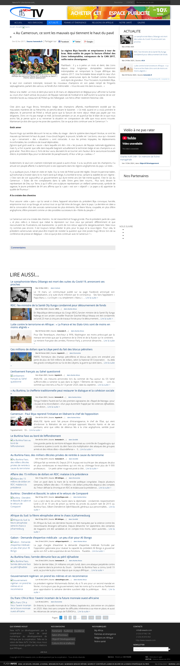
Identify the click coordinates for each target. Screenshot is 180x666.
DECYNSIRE (127, 657)
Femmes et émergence (75, 22)
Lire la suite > (92, 297)
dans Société (73, 439)
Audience (68, 630)
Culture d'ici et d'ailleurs (63, 643)
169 (84, 617)
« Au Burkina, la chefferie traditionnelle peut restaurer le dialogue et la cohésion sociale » (62, 392)
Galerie (141, 22)
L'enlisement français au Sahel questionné (35, 371)
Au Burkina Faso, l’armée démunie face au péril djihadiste (45, 556)
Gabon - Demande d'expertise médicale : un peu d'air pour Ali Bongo (51, 537)
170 (91, 617)
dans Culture (55, 288)
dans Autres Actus (70, 309)
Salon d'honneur (60, 635)
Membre (111, 657)
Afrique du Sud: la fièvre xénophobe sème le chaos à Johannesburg (50, 515)
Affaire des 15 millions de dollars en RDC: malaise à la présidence (49, 474)
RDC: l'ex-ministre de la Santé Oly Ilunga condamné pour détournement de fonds (58, 305)
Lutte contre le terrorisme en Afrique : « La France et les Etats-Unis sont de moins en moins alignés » (60, 326)
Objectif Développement (63, 639)
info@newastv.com (144, 630)
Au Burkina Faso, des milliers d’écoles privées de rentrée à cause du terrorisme (57, 455)
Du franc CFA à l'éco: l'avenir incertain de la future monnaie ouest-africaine (55, 598)
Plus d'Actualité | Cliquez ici (158, 79)
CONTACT (130, 2)
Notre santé (125, 22)
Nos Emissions (35, 22)
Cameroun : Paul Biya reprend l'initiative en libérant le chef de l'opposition (54, 413)
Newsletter (118, 2)
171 (98, 617)
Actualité (53, 22)
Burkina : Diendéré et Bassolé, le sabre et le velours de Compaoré (49, 493)
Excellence (79, 630)
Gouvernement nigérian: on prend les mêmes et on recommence (49, 576)
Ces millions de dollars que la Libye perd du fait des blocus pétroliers (52, 349)
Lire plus (43, 652)
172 (105, 617)
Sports (27, 27)
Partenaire (57, 630)
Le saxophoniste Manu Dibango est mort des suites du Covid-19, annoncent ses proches (58, 283)
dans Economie (75, 353)
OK (169, 649)
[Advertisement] (62, 259)
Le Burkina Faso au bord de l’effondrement (36, 436)
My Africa (98, 630)
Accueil (18, 22)
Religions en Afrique (102, 22)
